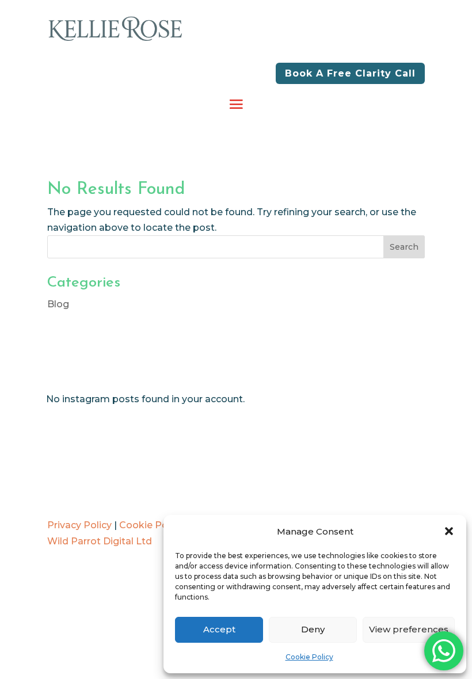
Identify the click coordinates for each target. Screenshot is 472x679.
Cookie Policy (309, 657)
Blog (58, 304)
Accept (219, 629)
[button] (449, 531)
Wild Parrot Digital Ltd (99, 541)
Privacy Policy (79, 525)
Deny (313, 629)
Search (404, 247)
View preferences (408, 629)
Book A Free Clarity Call (350, 73)
